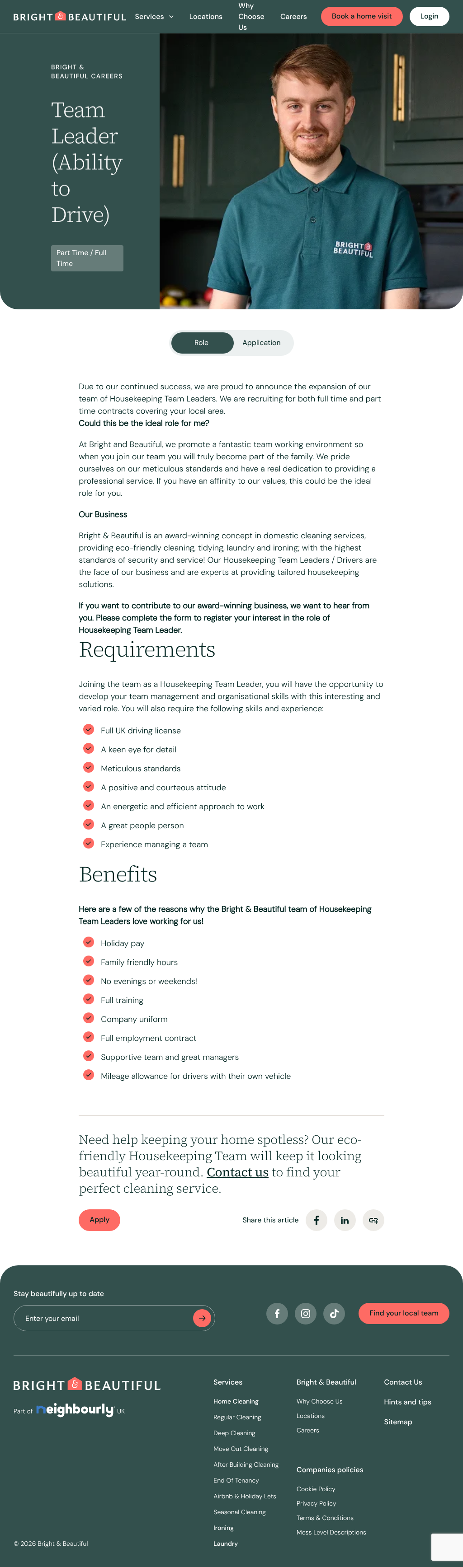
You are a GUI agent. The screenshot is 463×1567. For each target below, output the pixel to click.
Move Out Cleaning (240, 1449)
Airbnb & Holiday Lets (244, 1496)
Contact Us (403, 1382)
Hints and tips (408, 1402)
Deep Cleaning (234, 1433)
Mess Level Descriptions (331, 1533)
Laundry (225, 1544)
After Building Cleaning (246, 1465)
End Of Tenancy (236, 1481)
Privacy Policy (316, 1504)
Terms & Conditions (325, 1518)
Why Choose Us (251, 16)
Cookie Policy (316, 1489)
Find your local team (403, 1313)
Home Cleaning (236, 1402)
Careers (293, 16)
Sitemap (398, 1422)
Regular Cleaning (237, 1417)
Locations (206, 16)
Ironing (223, 1528)
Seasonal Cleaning (239, 1512)
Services (227, 1382)
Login (429, 16)
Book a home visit (362, 16)
